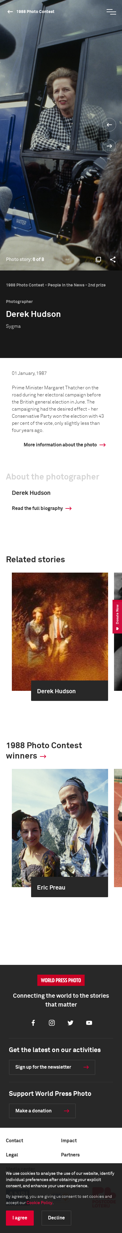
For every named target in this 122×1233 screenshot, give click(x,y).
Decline (56, 1218)
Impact (69, 1140)
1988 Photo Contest (35, 12)
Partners (70, 1155)
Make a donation (33, 1111)
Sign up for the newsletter (43, 1067)
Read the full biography (37, 508)
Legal (12, 1155)
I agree (19, 1218)
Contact (14, 1140)
